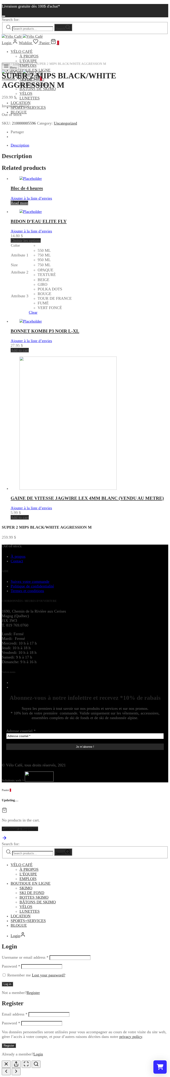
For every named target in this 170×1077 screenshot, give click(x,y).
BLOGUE (19, 112)
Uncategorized (23, 63)
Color (15, 245)
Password (11, 966)
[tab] (89, 145)
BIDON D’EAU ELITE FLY (39, 221)
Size (14, 265)
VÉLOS (25, 93)
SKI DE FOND (31, 893)
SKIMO (25, 888)
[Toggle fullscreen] (26, 1064)
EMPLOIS (28, 879)
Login (38, 1054)
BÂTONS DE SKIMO (37, 902)
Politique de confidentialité (32, 586)
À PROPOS (29, 56)
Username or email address (25, 957)
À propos (18, 556)
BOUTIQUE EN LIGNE (30, 883)
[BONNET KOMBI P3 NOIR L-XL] (30, 321)
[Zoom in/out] (36, 1064)
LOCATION (21, 103)
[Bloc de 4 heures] (30, 178)
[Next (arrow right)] (16, 1071)
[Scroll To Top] (4, 839)
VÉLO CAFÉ (22, 51)
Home (6, 63)
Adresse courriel (21, 731)
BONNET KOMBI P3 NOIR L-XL (45, 331)
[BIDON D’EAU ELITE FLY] (30, 211)
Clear (33, 312)
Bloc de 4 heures (27, 188)
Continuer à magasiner (20, 829)
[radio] (55, 245)
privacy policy (130, 1036)
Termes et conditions (27, 591)
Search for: (10, 19)
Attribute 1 (19, 255)
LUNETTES (29, 98)
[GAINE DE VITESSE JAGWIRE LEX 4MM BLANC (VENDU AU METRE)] (68, 488)
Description (20, 145)
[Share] (16, 1064)
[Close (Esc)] (6, 1064)
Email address (14, 1014)
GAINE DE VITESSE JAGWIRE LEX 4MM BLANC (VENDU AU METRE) (87, 498)
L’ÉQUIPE (28, 874)
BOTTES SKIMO (33, 897)
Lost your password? (48, 975)
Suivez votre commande (30, 581)
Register (33, 992)
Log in (7, 984)
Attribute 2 (19, 272)
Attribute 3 (19, 296)
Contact (17, 561)
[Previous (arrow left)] (6, 1071)
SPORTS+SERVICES (28, 920)
